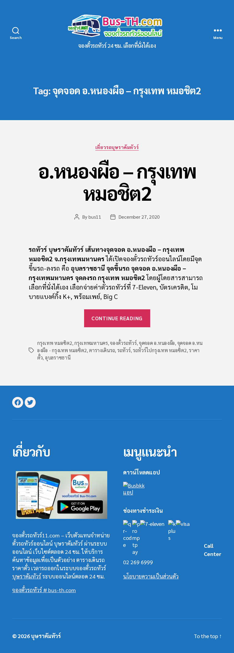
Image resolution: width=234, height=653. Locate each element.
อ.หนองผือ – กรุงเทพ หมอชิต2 (117, 181)
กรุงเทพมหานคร (91, 343)
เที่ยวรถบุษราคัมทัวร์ (117, 147)
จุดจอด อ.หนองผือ (157, 343)
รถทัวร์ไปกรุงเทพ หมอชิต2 (160, 350)
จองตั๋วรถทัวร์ (123, 343)
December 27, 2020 (139, 217)
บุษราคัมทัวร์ (26, 576)
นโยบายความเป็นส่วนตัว (151, 576)
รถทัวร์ (124, 350)
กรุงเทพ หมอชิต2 (54, 343)
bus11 (94, 217)
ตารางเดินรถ (102, 350)
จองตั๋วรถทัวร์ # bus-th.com (44, 589)
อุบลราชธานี (58, 357)
